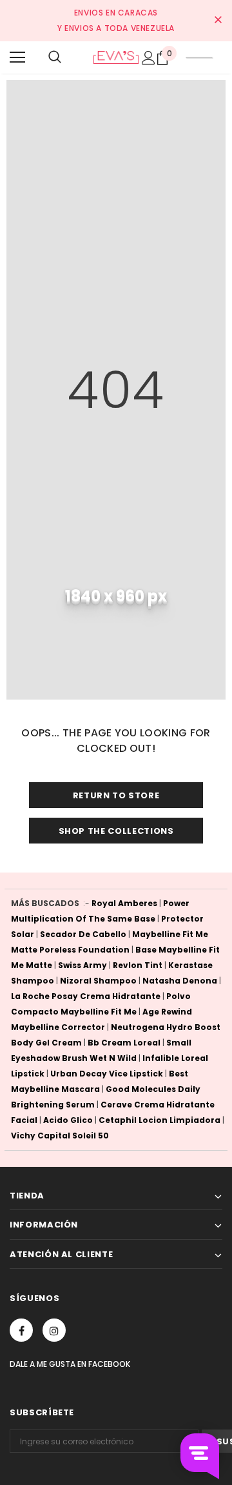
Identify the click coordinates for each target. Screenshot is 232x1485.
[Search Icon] (54, 57)
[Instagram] (54, 1330)
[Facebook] (21, 1330)
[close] (217, 20)
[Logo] (116, 57)
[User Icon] (148, 58)
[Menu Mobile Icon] (17, 57)
